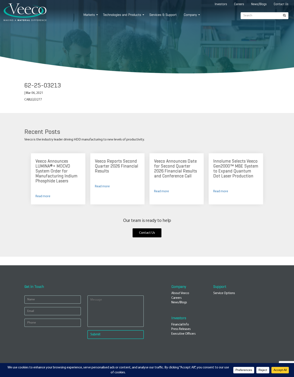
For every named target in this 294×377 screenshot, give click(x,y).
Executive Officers (183, 334)
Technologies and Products (122, 15)
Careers (239, 4)
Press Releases (181, 329)
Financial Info (180, 324)
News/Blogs (259, 4)
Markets (89, 15)
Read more (43, 196)
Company (190, 15)
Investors (221, 4)
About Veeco (180, 293)
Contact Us (281, 4)
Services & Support (163, 15)
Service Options (224, 293)
